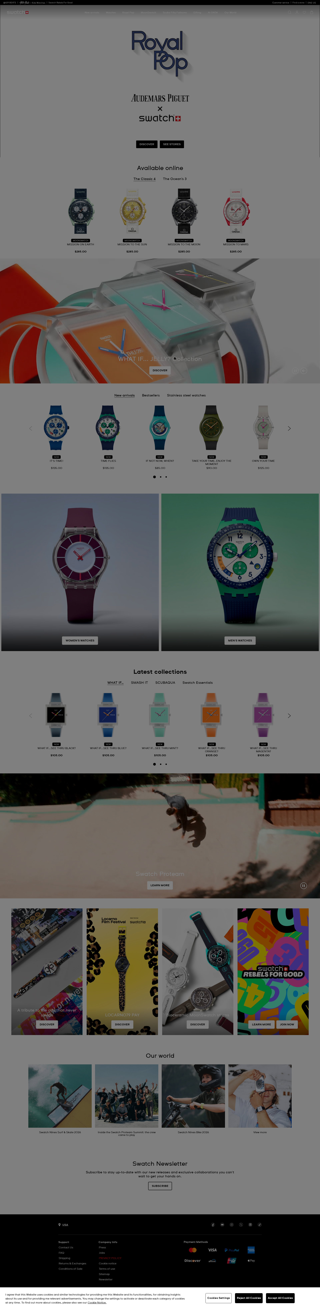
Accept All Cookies (280, 1298)
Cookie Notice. (97, 1302)
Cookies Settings (218, 1298)
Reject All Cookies (249, 1298)
